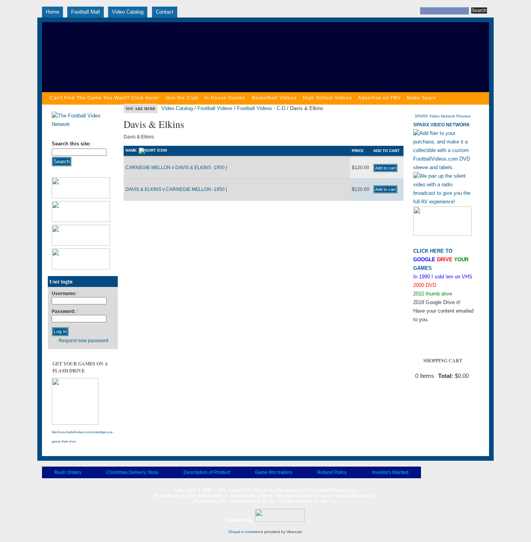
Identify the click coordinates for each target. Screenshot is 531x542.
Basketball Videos (274, 98)
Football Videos (214, 108)
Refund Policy (332, 472)
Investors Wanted (390, 472)
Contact (164, 12)
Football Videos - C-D (261, 108)
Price (358, 151)
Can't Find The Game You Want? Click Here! (104, 98)
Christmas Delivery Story (132, 472)
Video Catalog (127, 12)
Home (52, 12)
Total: (445, 376)
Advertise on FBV (379, 98)
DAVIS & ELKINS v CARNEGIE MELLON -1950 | (176, 189)
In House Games (224, 98)
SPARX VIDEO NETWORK (441, 125)
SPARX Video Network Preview (442, 116)
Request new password (83, 340)
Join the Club (181, 98)
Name (131, 150)
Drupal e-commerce (246, 532)
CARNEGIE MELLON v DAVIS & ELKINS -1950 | (176, 167)
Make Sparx (421, 98)
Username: (66, 294)
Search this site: (71, 144)
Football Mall (85, 12)
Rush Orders (67, 472)
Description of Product (206, 472)
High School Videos (327, 98)
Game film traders (273, 472)
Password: (65, 311)
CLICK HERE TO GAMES (440, 259)
